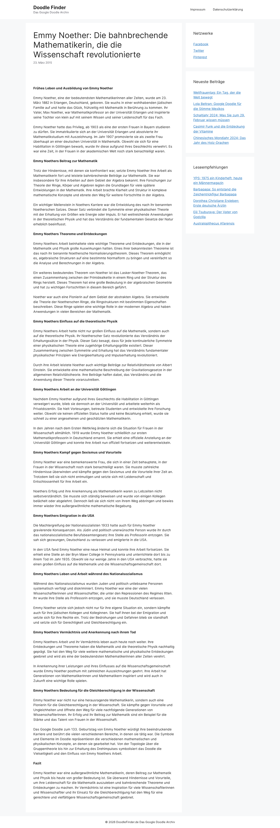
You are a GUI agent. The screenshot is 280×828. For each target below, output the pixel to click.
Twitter (198, 51)
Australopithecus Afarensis (213, 223)
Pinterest (200, 57)
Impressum (197, 9)
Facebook (200, 44)
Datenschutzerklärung (228, 9)
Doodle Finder (49, 7)
